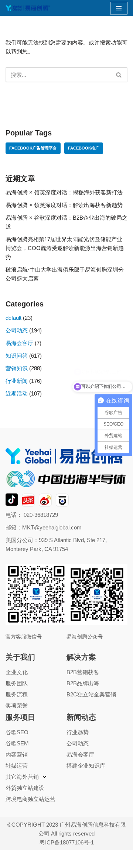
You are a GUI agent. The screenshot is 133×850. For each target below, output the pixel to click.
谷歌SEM (17, 743)
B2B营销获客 (82, 672)
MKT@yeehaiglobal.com (52, 527)
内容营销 (17, 754)
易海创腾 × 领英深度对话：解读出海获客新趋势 (64, 205)
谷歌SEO (17, 732)
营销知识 (17, 368)
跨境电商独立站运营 (30, 799)
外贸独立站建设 (25, 788)
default (13, 318)
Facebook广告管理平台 (33, 148)
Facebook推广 (83, 148)
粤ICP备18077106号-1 (67, 842)
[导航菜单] (118, 8)
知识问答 (17, 355)
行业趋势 (77, 732)
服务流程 (17, 694)
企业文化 (17, 672)
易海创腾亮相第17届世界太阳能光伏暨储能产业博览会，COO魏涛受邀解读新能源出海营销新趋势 (65, 248)
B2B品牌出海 (82, 683)
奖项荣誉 (17, 705)
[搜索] (119, 74)
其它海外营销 (22, 777)
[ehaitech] (28, 8)
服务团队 (17, 683)
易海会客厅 (19, 343)
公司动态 (17, 330)
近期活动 (17, 393)
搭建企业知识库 (85, 765)
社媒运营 (17, 765)
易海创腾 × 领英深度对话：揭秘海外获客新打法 (64, 192)
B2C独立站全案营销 (91, 694)
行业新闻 (17, 381)
